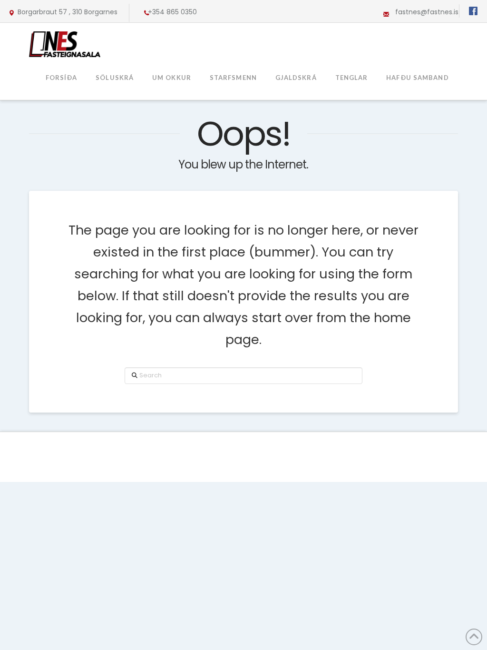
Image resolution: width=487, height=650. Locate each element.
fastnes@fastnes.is (426, 12)
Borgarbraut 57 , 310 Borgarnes (67, 12)
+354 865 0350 (172, 12)
